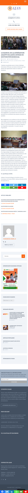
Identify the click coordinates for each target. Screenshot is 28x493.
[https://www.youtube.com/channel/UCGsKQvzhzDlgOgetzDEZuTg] (5, 479)
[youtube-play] (16, 3)
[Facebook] (5, 185)
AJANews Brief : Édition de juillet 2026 (16, 326)
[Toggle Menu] (25, 1)
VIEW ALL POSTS (8, 244)
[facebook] (12, 3)
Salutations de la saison (7, 206)
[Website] (3, 242)
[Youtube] (22, 187)
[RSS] (5, 242)
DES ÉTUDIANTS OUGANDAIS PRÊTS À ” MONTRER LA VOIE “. (14, 211)
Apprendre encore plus (9, 405)
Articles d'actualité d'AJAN (7, 60)
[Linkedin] (22, 185)
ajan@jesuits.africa (14, 18)
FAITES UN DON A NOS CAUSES (14, 29)
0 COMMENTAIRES (5, 62)
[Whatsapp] (5, 187)
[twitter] (14, 3)
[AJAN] (14, 8)
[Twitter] (14, 185)
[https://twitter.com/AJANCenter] (3, 479)
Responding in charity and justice (11, 341)
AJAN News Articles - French (19, 60)
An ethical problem (8, 348)
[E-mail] (14, 187)
